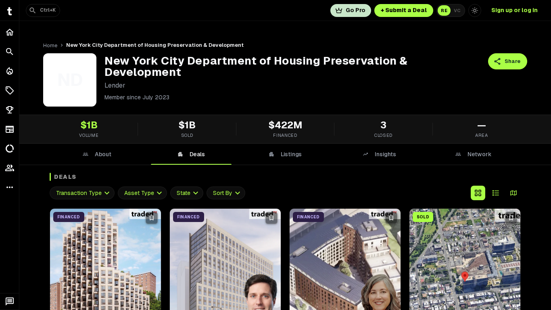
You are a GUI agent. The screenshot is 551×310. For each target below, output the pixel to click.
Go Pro (355, 10)
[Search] (9, 52)
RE (444, 10)
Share (512, 61)
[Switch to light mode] (474, 10)
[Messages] (9, 301)
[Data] (9, 148)
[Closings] (9, 71)
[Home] (9, 32)
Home (50, 45)
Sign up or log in (514, 10)
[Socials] (9, 168)
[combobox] (82, 193)
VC (457, 10)
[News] (9, 129)
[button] (9, 90)
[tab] (96, 154)
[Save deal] (152, 218)
